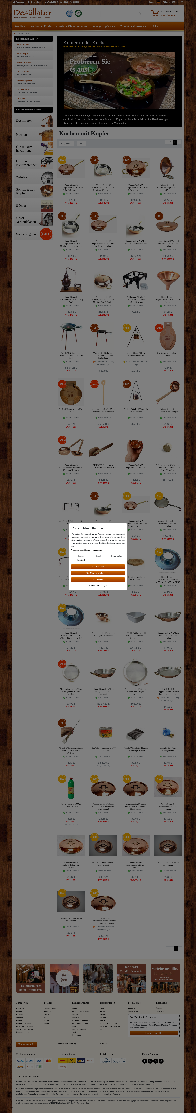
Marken (48, 1002)
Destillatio (161, 1002)
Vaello (46, 1017)
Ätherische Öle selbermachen (72, 26)
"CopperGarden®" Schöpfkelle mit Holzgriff (167, 410)
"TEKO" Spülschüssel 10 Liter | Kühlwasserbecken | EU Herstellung (135, 635)
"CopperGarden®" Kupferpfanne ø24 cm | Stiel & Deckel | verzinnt (71, 187)
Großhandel (104, 1029)
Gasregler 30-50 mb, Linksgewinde (168, 749)
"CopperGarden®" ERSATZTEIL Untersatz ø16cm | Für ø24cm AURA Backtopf (71, 635)
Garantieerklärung (79, 1029)
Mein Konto (134, 1002)
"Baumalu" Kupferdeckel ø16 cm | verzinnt (168, 863)
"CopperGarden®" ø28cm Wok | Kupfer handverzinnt (136, 242)
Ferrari (46, 1020)
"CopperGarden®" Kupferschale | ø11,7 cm (135, 466)
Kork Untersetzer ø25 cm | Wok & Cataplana (135, 578)
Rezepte (103, 1017)
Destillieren (20, 26)
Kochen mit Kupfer (41, 26)
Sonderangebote (22, 1032)
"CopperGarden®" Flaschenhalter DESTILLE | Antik (71, 299)
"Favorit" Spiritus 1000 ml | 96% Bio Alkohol (71, 805)
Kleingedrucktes (80, 1002)
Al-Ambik (47, 1011)
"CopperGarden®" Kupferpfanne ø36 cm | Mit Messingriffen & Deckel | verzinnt (103, 299)
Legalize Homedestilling (109, 1023)
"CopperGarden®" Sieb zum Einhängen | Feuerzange (103, 634)
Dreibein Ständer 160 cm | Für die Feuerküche (135, 354)
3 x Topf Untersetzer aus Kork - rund (71, 410)
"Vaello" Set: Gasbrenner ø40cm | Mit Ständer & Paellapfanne (103, 355)
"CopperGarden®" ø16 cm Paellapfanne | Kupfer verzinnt (103, 691)
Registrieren (133, 1011)
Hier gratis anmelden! (154, 1033)
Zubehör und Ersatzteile (133, 26)
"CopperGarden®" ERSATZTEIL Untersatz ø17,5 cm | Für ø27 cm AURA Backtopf (168, 579)
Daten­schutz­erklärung (82, 550)
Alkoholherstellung (23, 1023)
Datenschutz (77, 1014)
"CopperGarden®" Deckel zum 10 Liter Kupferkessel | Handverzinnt (103, 806)
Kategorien (22, 1002)
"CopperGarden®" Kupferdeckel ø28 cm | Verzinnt (135, 864)
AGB (74, 1032)
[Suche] (140, 13)
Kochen (19, 1011)
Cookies (75, 1017)
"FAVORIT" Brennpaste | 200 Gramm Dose (103, 749)
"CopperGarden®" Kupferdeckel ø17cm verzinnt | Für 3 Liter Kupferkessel (103, 920)
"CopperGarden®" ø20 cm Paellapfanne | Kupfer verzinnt (168, 635)
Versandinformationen (80, 1011)
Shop (102, 1008)
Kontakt (75, 1008)
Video (102, 1020)
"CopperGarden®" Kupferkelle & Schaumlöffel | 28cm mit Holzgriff (71, 467)
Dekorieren (20, 1014)
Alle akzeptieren (98, 566)
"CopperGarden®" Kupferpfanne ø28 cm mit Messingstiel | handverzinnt (71, 243)
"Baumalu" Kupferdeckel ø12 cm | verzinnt (103, 863)
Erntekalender (105, 1014)
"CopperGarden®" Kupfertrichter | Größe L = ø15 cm (168, 187)
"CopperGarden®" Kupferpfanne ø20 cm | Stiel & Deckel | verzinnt (135, 523)
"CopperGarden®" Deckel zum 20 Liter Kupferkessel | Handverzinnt (135, 806)
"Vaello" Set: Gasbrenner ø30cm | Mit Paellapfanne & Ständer (71, 355)
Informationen (107, 1002)
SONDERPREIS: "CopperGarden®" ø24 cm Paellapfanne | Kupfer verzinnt (168, 691)
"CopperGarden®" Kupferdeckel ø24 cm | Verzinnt (71, 864)
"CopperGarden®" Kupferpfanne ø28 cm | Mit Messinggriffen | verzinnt (103, 187)
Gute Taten (160, 1011)
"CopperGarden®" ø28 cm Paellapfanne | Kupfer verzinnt (71, 691)
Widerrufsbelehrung (80, 1023)
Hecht (46, 1023)
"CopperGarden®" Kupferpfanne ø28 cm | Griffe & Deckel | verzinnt (136, 187)
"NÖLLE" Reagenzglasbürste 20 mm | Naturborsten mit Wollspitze (71, 750)
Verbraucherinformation (81, 1020)
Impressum (76, 1035)
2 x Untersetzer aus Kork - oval (168, 354)
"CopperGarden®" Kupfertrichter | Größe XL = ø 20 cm (168, 299)
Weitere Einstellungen (98, 585)
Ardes (46, 1014)
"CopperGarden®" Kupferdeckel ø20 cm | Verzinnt (168, 806)
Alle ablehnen (98, 579)
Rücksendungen (78, 1026)
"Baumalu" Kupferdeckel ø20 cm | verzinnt (71, 919)
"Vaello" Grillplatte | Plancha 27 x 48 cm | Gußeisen (136, 749)
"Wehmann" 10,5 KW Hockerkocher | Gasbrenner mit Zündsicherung (136, 299)
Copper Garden (50, 1008)
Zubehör (19, 1017)
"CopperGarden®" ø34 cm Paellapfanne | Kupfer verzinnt (135, 691)
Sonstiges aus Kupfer (24, 1029)
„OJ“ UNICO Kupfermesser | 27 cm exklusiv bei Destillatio (103, 466)
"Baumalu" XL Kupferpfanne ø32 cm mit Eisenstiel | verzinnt (168, 523)
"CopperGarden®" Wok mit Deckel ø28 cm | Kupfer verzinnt (168, 243)
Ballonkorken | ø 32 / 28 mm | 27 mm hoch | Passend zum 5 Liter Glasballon (168, 467)
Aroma (102, 1011)
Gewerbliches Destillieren (110, 1026)
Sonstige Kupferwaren (104, 26)
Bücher (155, 26)
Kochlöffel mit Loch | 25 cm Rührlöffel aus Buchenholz (103, 410)
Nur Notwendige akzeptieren (98, 573)
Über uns (159, 1008)
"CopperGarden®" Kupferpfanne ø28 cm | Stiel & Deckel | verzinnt (103, 243)
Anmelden (132, 1008)
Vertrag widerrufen (26, 1044)
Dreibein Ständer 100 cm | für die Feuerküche (136, 410)
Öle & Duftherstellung (24, 1026)
